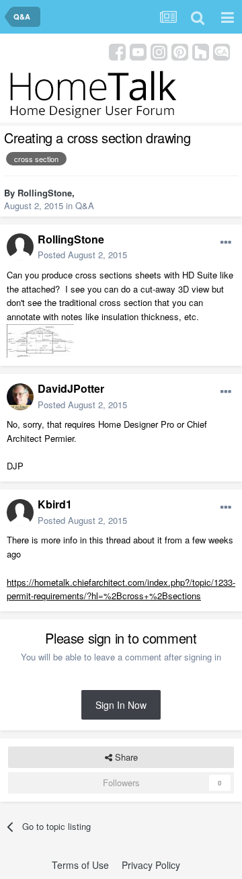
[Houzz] (200, 50)
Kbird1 (55, 504)
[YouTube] (138, 50)
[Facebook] (117, 50)
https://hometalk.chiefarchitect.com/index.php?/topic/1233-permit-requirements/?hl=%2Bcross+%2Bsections (121, 589)
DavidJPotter (71, 388)
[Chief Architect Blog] (221, 50)
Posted (82, 254)
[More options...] (225, 243)
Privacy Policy (151, 865)
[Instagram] (159, 50)
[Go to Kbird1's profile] (20, 512)
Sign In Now (121, 705)
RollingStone (44, 192)
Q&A (84, 205)
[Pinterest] (179, 50)
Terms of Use (80, 865)
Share (125, 757)
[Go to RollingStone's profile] (20, 246)
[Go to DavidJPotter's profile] (20, 396)
